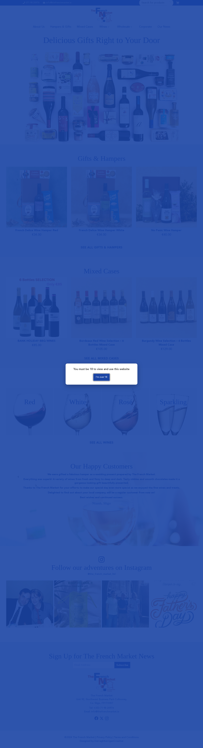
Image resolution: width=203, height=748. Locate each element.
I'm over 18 (101, 377)
